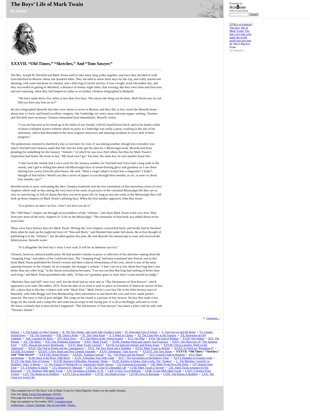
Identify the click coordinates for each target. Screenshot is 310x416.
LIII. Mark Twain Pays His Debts (170, 364)
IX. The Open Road (93, 335)
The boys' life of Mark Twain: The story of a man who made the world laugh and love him (240, 34)
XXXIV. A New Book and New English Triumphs (66, 351)
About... (71, 405)
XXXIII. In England (22, 351)
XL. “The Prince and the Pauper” (126, 354)
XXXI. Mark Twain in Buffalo (152, 348)
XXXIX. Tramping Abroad (88, 354)
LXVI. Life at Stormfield (77, 374)
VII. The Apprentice (40, 335)
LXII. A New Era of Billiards (124, 370)
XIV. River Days (66, 338)
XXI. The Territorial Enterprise (62, 341)
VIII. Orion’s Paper (67, 335)
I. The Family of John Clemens (40, 332)
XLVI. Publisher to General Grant (193, 357)
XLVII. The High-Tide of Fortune (30, 361)
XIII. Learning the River (39, 338)
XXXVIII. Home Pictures (54, 354)
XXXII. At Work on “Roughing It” (194, 348)
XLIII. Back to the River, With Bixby (49, 357)
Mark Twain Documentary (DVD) (41, 394)
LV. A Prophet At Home (34, 367)
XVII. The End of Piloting (164, 338)
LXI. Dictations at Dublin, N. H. (85, 370)
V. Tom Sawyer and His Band (178, 332)
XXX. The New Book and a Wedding (109, 348)
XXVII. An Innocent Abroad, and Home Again (132, 345)
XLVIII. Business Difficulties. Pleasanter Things (80, 361)
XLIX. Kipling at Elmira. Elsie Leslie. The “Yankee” (142, 361)
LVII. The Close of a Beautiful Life (106, 367)
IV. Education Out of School (141, 332)
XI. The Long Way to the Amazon (156, 335)
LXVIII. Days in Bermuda (144, 374)
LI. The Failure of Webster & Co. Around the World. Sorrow (78, 364)
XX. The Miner (32, 341)
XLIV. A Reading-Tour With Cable (94, 357)
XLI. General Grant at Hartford (167, 354)
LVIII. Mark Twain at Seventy (147, 367)
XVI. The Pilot (136, 338)
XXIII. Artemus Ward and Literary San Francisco (140, 341)
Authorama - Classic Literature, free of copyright (38, 405)
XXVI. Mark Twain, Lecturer (85, 345)
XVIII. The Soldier (193, 338)
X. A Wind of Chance (121, 335)
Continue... (213, 318)
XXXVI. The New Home (157, 351)
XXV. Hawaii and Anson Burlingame (42, 345)
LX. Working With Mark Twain (45, 370)
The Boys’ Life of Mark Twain (47, 4)
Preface (15, 332)
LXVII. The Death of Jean (110, 374)
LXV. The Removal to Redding (41, 374)
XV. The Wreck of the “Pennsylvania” (102, 338)
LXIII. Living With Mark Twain (163, 370)
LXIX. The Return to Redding (180, 374)
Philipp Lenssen (55, 397)
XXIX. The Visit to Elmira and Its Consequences (56, 348)
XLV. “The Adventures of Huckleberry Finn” (144, 357)
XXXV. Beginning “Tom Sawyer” (119, 351)
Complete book (63, 401)
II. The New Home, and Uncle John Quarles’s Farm (91, 332)
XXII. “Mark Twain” (96, 341)
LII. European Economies (132, 364)
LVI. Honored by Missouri (67, 367)
